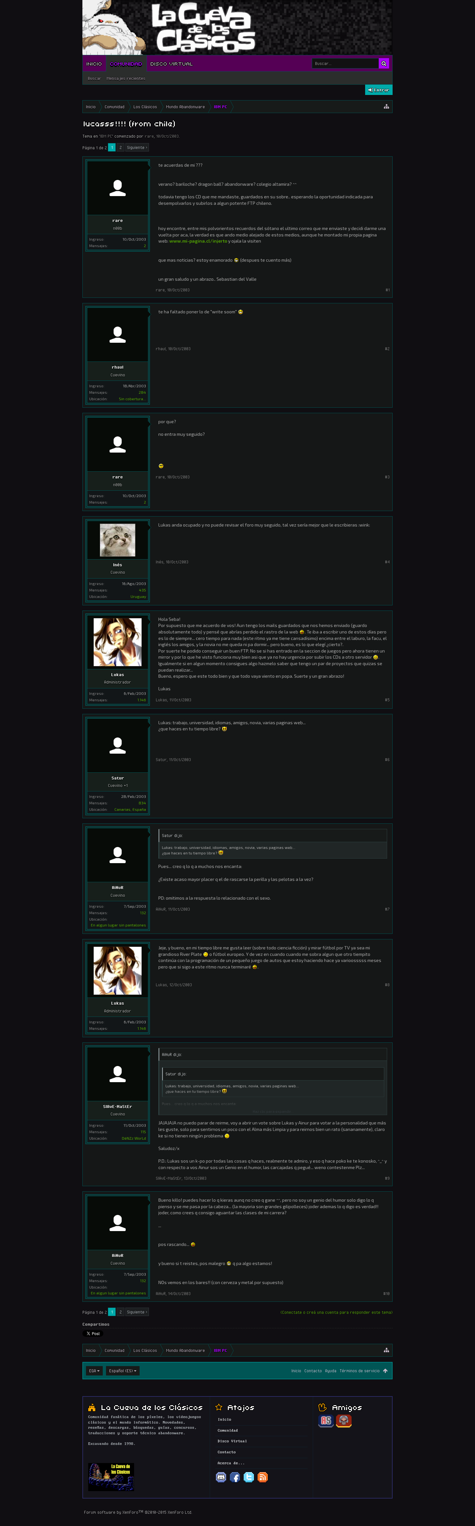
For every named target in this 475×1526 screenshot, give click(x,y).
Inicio (94, 63)
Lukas (117, 674)
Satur (117, 777)
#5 (387, 699)
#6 (387, 759)
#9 (387, 1178)
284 (142, 392)
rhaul (117, 367)
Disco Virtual (172, 63)
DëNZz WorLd (134, 1138)
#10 (386, 1293)
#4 (387, 561)
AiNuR (117, 887)
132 (143, 912)
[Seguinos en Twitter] (249, 1482)
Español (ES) (121, 1370)
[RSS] (263, 1482)
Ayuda (330, 1370)
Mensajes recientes (126, 78)
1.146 (141, 699)
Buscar (94, 78)
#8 (387, 984)
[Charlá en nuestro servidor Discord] (221, 1482)
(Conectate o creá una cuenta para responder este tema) (336, 1312)
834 (142, 802)
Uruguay (138, 596)
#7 (387, 909)
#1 (387, 289)
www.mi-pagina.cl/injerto (198, 241)
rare (149, 136)
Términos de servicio (360, 1370)
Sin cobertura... (132, 398)
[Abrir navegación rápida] (386, 106)
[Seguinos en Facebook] (235, 1482)
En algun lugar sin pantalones (118, 925)
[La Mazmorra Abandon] (344, 1426)
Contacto (313, 1370)
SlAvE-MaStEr (117, 1106)
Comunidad (126, 63)
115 (143, 1131)
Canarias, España (130, 809)
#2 (387, 348)
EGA (92, 1370)
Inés (117, 564)
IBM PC (106, 136)
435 (142, 590)
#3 (387, 476)
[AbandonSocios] (326, 1426)
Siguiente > (137, 147)
